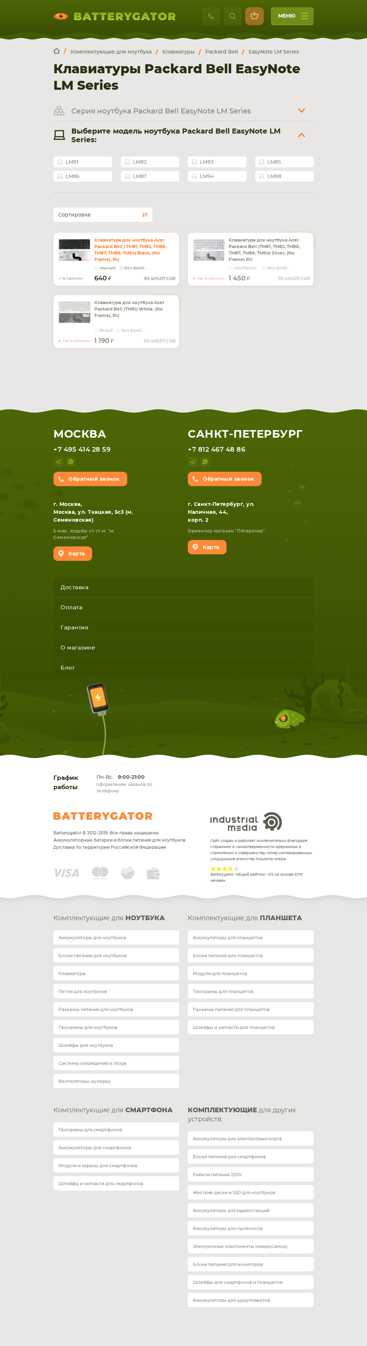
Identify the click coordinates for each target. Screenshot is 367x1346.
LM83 (207, 162)
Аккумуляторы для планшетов (227, 938)
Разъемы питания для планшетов (231, 1009)
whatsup (71, 462)
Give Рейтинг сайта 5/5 (236, 869)
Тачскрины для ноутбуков (87, 1027)
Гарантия (74, 627)
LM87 (140, 176)
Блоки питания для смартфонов (229, 1157)
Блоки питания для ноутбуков (92, 956)
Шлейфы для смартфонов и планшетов (237, 1282)
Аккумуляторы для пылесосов (227, 1228)
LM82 (140, 162)
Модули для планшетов (220, 974)
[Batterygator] (59, 51)
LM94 (207, 176)
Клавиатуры (72, 974)
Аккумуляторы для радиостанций (231, 1210)
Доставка (75, 587)
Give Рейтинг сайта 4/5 (230, 869)
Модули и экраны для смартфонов (97, 1166)
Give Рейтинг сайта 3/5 (225, 869)
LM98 (274, 176)
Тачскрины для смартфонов (90, 1130)
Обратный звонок (94, 479)
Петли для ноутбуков (82, 991)
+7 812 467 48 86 (216, 450)
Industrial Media (246, 821)
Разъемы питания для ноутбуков (95, 1009)
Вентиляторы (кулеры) (84, 1081)
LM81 (72, 162)
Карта (76, 553)
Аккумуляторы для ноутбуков (92, 938)
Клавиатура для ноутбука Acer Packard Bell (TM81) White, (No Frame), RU (129, 309)
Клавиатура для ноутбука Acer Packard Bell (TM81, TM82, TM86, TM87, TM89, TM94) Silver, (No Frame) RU (264, 250)
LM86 (73, 176)
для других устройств (242, 1115)
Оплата (71, 607)
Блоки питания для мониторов (228, 1264)
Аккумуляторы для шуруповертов (231, 1300)
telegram (58, 462)
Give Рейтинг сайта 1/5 (213, 869)
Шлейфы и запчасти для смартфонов (100, 1184)
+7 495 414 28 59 (81, 450)
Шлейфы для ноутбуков (85, 1045)
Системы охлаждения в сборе (92, 1063)
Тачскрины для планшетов (223, 991)
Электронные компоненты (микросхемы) (240, 1246)
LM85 (274, 162)
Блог (68, 668)
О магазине (78, 648)
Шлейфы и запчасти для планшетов (234, 1027)
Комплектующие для (109, 918)
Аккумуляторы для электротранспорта (237, 1139)
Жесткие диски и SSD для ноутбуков (234, 1193)
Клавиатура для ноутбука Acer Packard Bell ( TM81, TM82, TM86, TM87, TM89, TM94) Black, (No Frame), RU (130, 250)
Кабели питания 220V (217, 1175)
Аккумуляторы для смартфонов (94, 1148)
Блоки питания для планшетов (228, 956)
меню (287, 16)
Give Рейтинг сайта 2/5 (219, 869)
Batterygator (102, 816)
